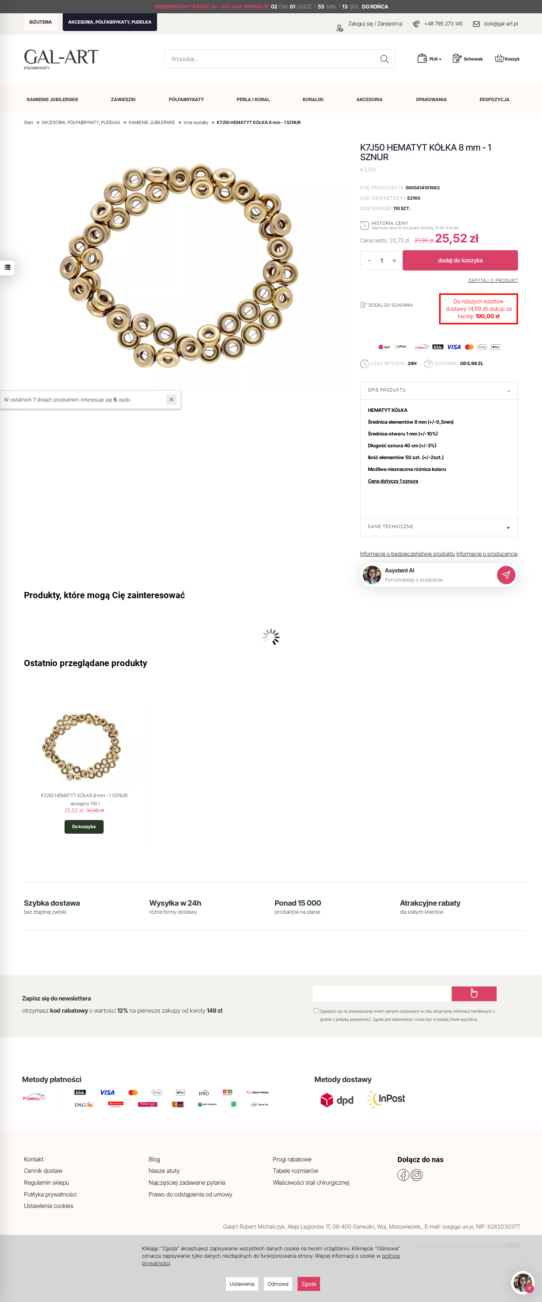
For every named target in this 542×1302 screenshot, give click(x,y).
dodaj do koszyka (460, 260)
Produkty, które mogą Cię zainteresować (104, 595)
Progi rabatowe (292, 1159)
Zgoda (309, 1284)
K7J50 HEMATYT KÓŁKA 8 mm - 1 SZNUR (84, 795)
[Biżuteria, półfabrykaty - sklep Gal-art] (63, 56)
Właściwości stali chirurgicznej (311, 1182)
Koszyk (512, 59)
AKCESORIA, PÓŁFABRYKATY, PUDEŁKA (110, 22)
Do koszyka (84, 826)
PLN (434, 59)
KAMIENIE (52, 99)
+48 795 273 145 (443, 23)
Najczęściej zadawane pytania (187, 1182)
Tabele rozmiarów (295, 1170)
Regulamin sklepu (46, 1182)
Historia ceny (390, 223)
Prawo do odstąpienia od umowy (190, 1194)
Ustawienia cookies (48, 1205)
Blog (154, 1159)
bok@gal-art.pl (501, 23)
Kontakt (34, 1159)
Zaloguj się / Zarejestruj (374, 23)
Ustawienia (242, 1284)
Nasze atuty (164, 1170)
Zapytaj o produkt (493, 280)
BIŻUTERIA (40, 22)
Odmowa (278, 1284)
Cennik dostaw (43, 1170)
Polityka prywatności (50, 1194)
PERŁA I (253, 99)
